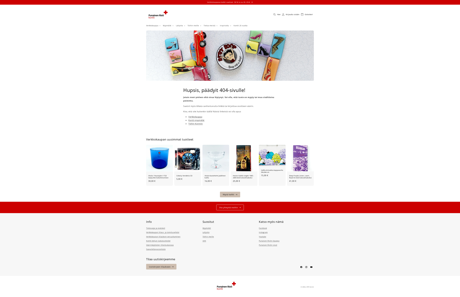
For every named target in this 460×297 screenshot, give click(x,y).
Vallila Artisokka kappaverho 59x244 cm (272, 171)
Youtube (262, 236)
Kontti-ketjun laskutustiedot (158, 241)
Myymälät (207, 228)
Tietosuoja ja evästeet (155, 228)
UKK (204, 241)
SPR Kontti (310, 287)
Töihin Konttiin (195, 123)
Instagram (263, 232)
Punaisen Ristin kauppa (269, 241)
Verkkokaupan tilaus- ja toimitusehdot (162, 232)
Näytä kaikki (228, 194)
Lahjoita (206, 232)
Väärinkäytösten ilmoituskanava (160, 245)
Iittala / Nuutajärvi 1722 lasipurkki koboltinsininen (158, 177)
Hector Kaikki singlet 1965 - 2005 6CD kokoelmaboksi (243, 177)
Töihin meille (208, 236)
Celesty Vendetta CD (184, 176)
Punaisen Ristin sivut (268, 245)
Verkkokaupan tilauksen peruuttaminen (163, 236)
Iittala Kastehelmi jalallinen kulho (215, 177)
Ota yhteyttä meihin (228, 207)
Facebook (263, 228)
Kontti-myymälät (196, 120)
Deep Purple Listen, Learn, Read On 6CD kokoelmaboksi (300, 177)
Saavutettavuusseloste (156, 249)
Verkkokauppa (195, 116)
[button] (153, 25)
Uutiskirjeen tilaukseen (160, 267)
